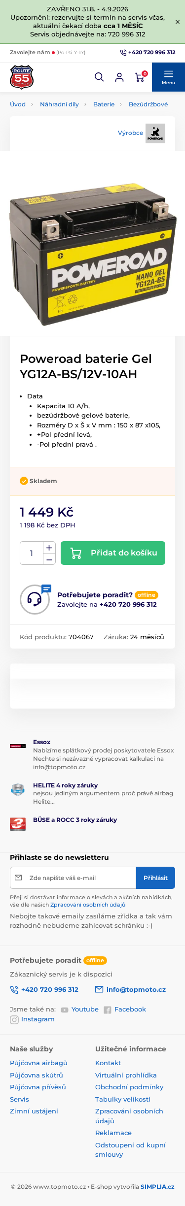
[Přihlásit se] (119, 77)
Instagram (38, 1019)
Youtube (85, 1009)
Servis (19, 1099)
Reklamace (113, 1133)
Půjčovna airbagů (39, 1063)
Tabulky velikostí (122, 1099)
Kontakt (108, 1063)
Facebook (130, 1009)
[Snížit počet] (49, 559)
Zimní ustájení (34, 1111)
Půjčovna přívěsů (38, 1087)
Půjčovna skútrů (36, 1075)
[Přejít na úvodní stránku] (22, 77)
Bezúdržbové (148, 104)
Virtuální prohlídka (126, 1075)
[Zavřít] (178, 22)
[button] (100, 77)
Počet (31, 553)
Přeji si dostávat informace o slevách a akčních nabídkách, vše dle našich (91, 901)
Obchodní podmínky (129, 1087)
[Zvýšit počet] (49, 548)
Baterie (103, 104)
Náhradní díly (59, 104)
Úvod (18, 104)
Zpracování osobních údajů (87, 904)
